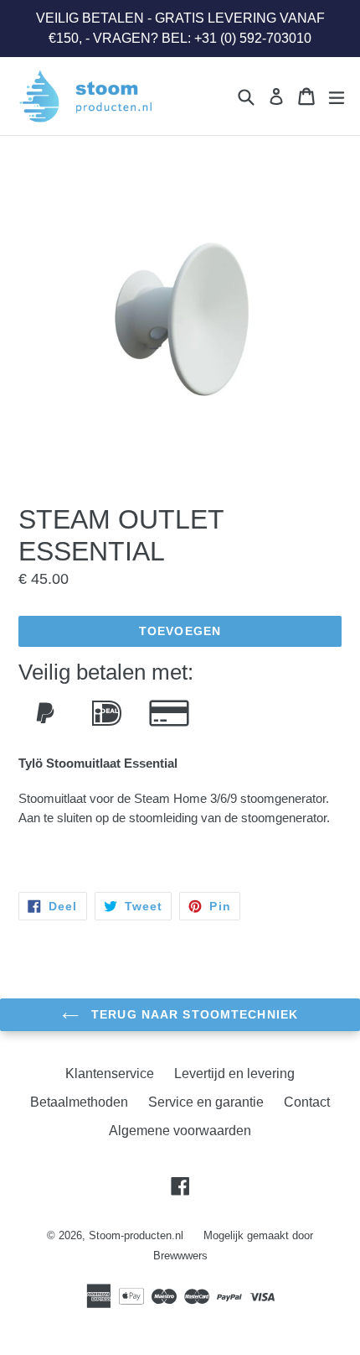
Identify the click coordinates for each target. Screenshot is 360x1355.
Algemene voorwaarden (180, 1130)
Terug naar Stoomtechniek (192, 1014)
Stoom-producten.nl (136, 1235)
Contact (307, 1102)
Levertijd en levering (234, 1073)
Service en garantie (206, 1102)
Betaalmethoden (79, 1102)
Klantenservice (109, 1073)
